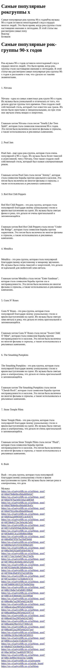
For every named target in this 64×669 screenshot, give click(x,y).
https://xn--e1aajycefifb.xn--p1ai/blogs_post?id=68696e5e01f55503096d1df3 (23, 543)
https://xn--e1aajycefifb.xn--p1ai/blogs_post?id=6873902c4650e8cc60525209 (23, 560)
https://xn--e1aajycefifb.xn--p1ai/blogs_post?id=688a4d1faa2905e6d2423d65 (23, 617)
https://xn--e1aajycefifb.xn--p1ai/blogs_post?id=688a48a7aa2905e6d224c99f (23, 600)
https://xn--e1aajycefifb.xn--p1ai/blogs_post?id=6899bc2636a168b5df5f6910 (23, 634)
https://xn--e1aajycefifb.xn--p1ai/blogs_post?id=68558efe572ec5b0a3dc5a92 (23, 521)
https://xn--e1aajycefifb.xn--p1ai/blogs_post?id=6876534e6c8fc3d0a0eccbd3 (23, 566)
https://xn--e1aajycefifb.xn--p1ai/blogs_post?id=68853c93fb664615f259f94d (23, 594)
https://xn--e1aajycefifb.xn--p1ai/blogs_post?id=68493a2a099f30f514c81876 (23, 515)
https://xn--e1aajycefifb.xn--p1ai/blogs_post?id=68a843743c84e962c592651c (23, 645)
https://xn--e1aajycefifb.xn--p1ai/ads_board (22, 663)
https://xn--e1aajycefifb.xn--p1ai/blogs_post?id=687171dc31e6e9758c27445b (23, 555)
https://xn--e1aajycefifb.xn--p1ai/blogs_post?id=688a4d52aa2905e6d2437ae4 (23, 628)
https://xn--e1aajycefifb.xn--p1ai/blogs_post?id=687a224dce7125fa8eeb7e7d (23, 577)
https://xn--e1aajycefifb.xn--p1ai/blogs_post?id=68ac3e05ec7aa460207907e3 (23, 650)
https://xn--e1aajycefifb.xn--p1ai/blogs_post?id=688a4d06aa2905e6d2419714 (23, 611)
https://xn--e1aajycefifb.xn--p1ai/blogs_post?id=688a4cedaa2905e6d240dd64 (23, 605)
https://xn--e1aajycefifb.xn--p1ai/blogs (20, 666)
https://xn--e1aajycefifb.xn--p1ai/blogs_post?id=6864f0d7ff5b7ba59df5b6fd (23, 538)
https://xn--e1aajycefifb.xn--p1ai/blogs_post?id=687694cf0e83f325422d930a (23, 571)
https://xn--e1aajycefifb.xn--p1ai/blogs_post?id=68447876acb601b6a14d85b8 (23, 498)
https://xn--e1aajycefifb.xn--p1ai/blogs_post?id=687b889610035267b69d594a (23, 583)
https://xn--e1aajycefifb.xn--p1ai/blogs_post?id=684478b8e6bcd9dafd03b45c (23, 504)
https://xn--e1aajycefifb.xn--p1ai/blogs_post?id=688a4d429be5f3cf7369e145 (23, 622)
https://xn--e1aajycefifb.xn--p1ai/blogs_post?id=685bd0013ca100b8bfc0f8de (23, 532)
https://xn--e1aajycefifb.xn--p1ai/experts (20, 660)
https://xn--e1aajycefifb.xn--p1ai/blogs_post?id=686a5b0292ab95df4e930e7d (23, 549)
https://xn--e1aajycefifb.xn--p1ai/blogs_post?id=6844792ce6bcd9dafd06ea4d (23, 509)
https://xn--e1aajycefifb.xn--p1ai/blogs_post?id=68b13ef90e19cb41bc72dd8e (23, 656)
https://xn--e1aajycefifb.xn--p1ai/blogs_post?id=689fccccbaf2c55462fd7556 (23, 639)
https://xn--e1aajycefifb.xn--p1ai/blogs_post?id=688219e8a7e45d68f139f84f (23, 588)
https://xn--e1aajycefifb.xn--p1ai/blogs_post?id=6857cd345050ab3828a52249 (23, 526)
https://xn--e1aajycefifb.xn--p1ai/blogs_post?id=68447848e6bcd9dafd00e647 (23, 492)
